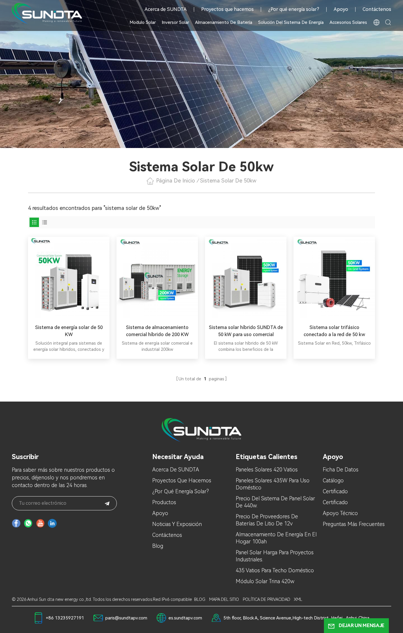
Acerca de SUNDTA (166, 9)
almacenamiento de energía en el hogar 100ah (276, 538)
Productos (164, 502)
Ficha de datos (340, 469)
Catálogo (333, 480)
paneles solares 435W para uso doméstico (272, 484)
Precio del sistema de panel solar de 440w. (275, 502)
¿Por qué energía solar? (293, 9)
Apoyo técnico (340, 513)
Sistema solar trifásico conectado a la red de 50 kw (334, 331)
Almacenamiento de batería (223, 22)
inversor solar (175, 22)
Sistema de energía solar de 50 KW (69, 331)
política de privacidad (266, 599)
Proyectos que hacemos (227, 9)
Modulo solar (143, 22)
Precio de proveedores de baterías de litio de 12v (267, 520)
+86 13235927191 (65, 618)
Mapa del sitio (224, 599)
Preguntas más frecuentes (354, 524)
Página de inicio (175, 180)
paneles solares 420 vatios (267, 469)
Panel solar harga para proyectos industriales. (275, 556)
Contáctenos (377, 9)
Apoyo (341, 9)
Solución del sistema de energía (291, 22)
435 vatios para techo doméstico (275, 570)
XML (298, 599)
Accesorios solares (348, 22)
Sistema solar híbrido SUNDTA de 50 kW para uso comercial (246, 331)
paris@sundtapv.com (126, 618)
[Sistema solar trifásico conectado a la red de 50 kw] (334, 277)
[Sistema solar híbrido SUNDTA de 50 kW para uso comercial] (245, 277)
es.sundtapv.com (185, 618)
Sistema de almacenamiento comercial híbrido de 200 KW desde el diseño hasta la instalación (157, 331)
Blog (157, 546)
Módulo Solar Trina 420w (265, 581)
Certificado (335, 491)
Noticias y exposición (177, 524)
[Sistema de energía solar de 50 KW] (68, 277)
